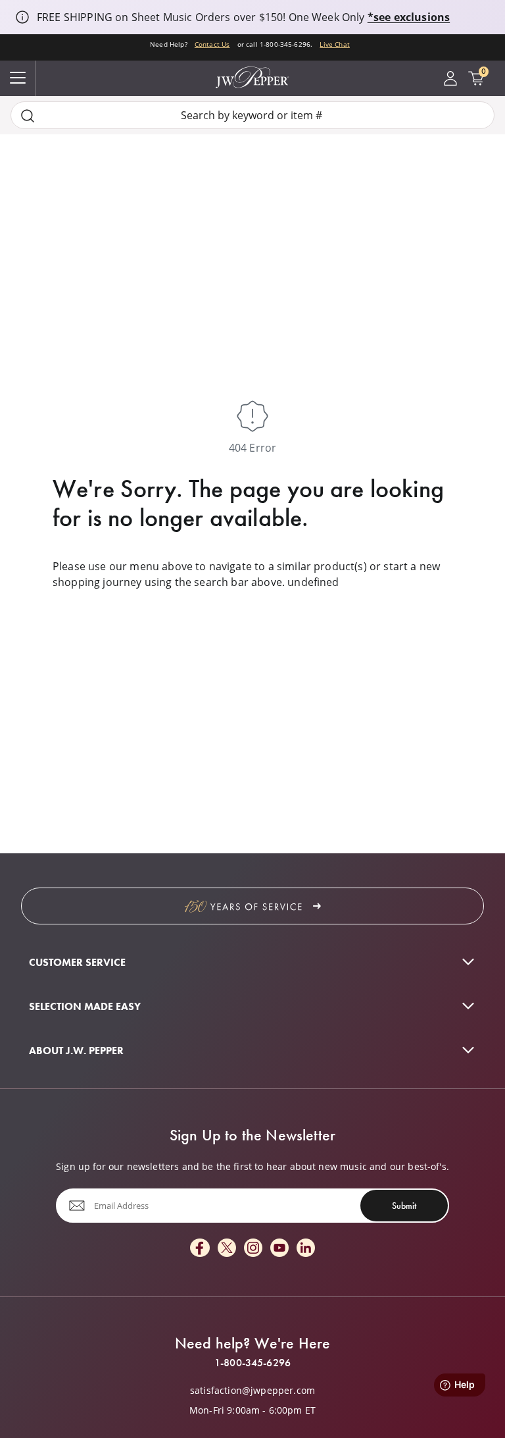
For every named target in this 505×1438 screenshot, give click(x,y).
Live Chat (334, 44)
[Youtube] (279, 1248)
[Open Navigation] (18, 78)
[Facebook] (200, 1248)
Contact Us (212, 44)
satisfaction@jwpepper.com (252, 1390)
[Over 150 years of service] (252, 906)
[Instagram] (253, 1248)
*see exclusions (409, 17)
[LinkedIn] (306, 1248)
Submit (404, 1206)
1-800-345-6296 (252, 1363)
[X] (227, 1248)
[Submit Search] (27, 115)
